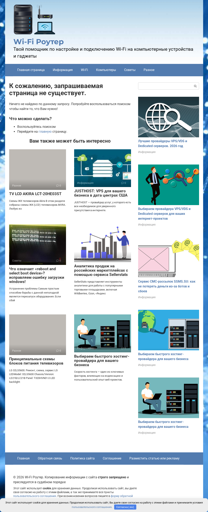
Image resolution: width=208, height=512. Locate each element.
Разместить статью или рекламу (154, 458)
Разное (149, 70)
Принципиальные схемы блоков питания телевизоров (36, 361)
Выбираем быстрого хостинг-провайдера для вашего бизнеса (101, 360)
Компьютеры (106, 70)
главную (45, 131)
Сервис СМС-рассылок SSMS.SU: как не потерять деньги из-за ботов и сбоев (166, 286)
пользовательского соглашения (34, 496)
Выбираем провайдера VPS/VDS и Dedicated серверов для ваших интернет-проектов (164, 214)
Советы (129, 70)
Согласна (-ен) (125, 507)
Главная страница (31, 70)
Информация (63, 70)
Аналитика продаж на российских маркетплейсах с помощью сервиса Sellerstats (101, 270)
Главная (23, 458)
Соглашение (112, 458)
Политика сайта (82, 458)
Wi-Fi (84, 70)
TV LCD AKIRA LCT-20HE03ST (35, 193)
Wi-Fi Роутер (38, 41)
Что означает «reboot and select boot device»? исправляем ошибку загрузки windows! (36, 275)
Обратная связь (50, 458)
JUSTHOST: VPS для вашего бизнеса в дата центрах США (101, 193)
